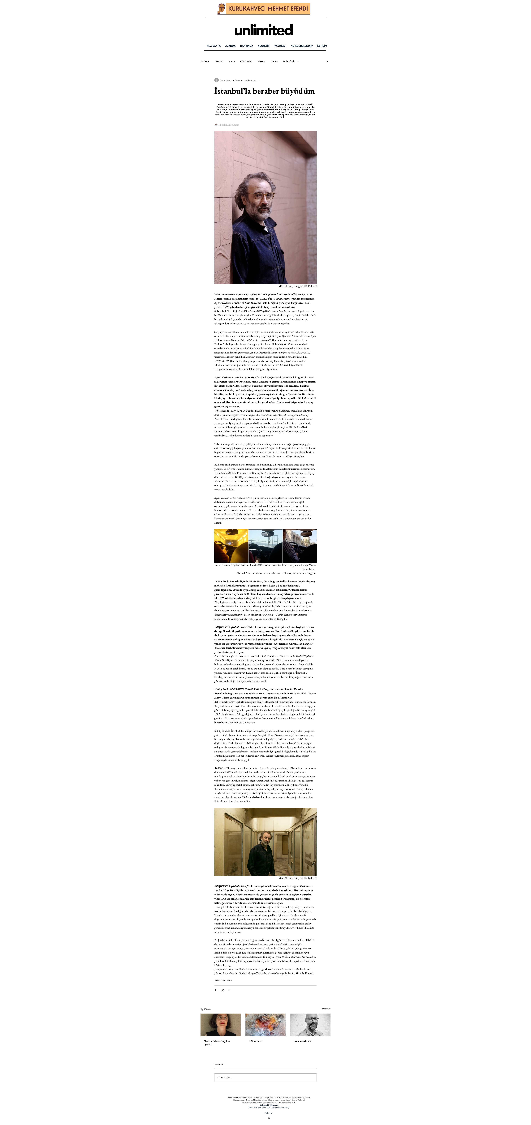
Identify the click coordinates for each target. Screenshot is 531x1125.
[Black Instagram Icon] (269, 1117)
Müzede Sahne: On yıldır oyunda (217, 1042)
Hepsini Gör (325, 1008)
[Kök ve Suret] (265, 1025)
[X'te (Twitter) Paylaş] (222, 990)
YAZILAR (205, 61)
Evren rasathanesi (303, 1041)
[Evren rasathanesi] (310, 1025)
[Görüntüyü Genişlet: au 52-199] (300, 546)
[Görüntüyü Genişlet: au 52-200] (265, 546)
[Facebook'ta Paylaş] (215, 990)
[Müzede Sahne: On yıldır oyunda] (221, 1025)
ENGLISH (219, 61)
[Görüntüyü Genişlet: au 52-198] (231, 546)
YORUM (261, 61)
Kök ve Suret (256, 1041)
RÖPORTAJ (246, 61)
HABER (274, 61)
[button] (280, 46)
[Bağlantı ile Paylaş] (229, 990)
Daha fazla (289, 61)
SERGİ (232, 61)
